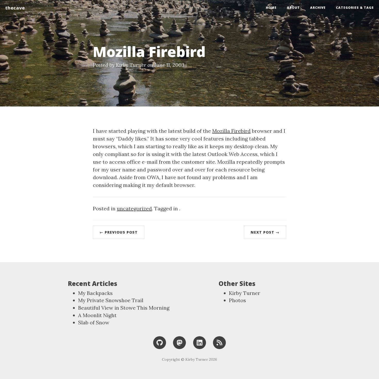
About (293, 7)
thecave (15, 8)
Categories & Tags (355, 7)
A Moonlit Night (97, 315)
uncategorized (134, 208)
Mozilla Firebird (231, 131)
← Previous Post (119, 232)
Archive (318, 7)
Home (271, 7)
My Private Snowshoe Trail (110, 300)
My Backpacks (95, 293)
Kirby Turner (244, 293)
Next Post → (265, 232)
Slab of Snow (93, 322)
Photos (237, 300)
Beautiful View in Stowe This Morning (123, 307)
